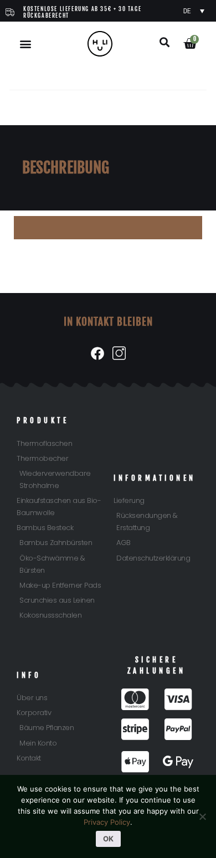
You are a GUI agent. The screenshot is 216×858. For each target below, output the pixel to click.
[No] (202, 816)
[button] (26, 44)
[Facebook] (97, 353)
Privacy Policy (107, 822)
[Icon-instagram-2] (119, 353)
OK (108, 838)
